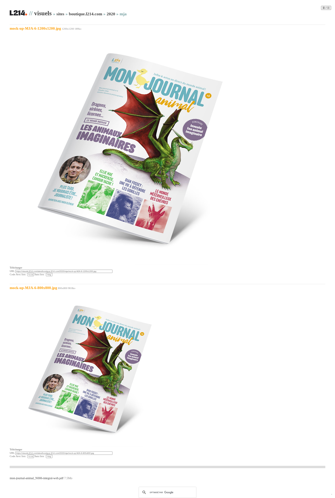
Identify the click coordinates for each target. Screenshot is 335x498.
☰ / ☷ (326, 7)
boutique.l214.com (85, 13)
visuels (43, 13)
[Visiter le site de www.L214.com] (18, 14)
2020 (111, 13)
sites (60, 13)
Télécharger (16, 267)
